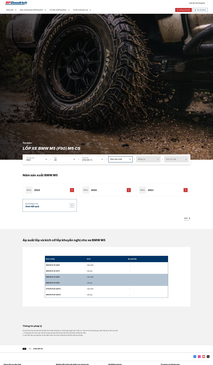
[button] (46, 159)
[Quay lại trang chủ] (16, 3)
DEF (186, 218)
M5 (30, 349)
